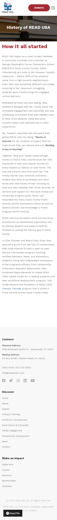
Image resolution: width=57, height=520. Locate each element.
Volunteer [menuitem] (7, 486)
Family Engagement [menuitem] (12, 430)
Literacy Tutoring (11, 288)
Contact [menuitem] (6, 447)
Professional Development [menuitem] (15, 436)
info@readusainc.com (13, 373)
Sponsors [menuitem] (7, 475)
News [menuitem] (5, 441)
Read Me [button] (15, 513)
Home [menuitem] (5, 398)
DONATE (39, 7)
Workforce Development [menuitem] (14, 420)
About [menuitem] (5, 403)
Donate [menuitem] (6, 470)
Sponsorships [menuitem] (9, 480)
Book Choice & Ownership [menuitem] (15, 425)
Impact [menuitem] (5, 409)
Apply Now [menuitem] (7, 464)
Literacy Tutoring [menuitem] (11, 414)
